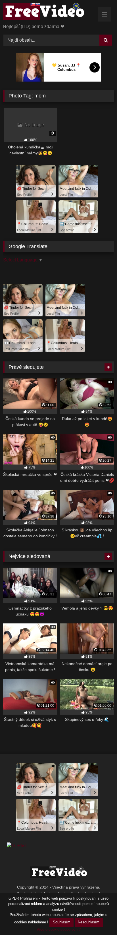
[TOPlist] (16, 845)
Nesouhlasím (88, 922)
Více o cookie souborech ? (59, 929)
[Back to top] (99, 918)
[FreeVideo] (48, 12)
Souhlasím (61, 922)
